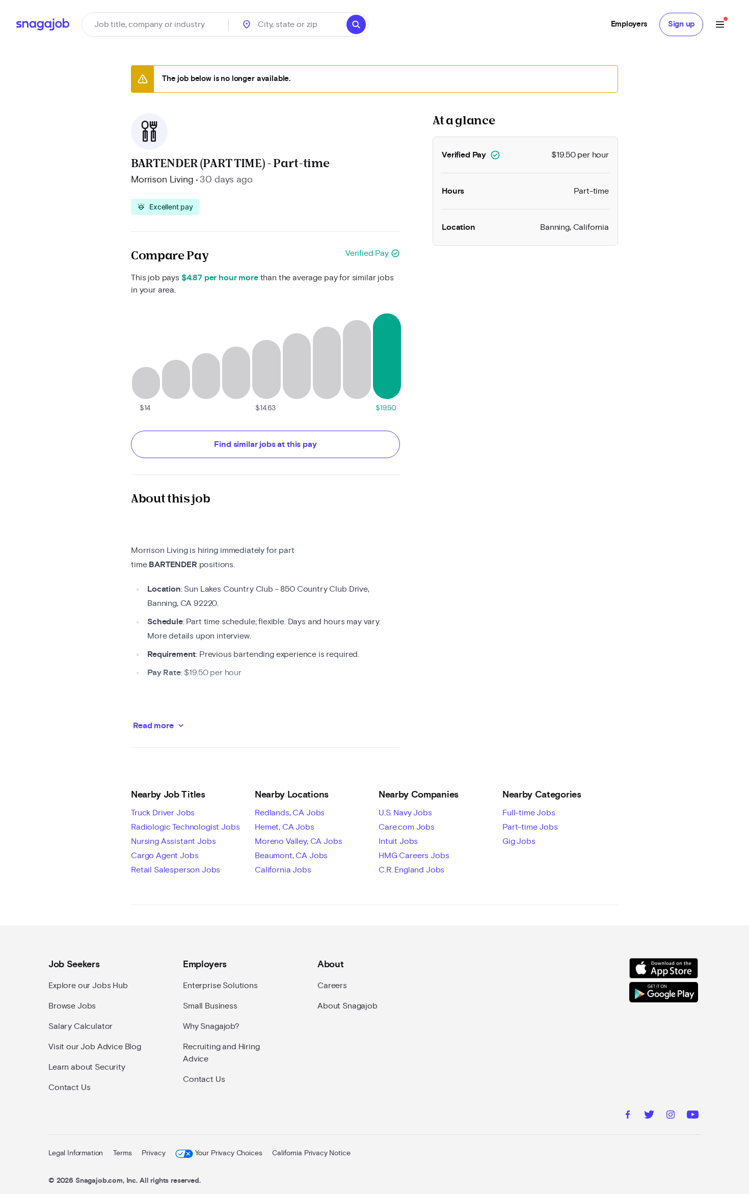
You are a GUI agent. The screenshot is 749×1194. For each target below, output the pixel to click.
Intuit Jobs (398, 841)
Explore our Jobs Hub (88, 985)
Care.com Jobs (407, 827)
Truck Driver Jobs (163, 813)
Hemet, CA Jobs (284, 827)
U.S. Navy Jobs (405, 813)
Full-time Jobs (528, 813)
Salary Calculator (80, 1026)
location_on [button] (247, 24)
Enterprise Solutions (220, 985)
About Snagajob (347, 1006)
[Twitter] (649, 1116)
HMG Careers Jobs (414, 856)
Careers (332, 985)
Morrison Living (162, 179)
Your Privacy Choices (228, 1153)
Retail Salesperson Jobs (175, 870)
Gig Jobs (519, 841)
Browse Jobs (72, 1006)
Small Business (210, 1006)
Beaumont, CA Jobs (291, 856)
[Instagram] (670, 1116)
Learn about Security (86, 1067)
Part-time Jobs (530, 827)
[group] (165, 207)
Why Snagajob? (211, 1026)
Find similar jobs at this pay (265, 444)
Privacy (153, 1153)
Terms (122, 1153)
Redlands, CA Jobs (290, 813)
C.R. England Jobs (411, 870)
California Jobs (283, 870)
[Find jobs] (356, 24)
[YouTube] (693, 1116)
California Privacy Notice (311, 1153)
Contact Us (69, 1087)
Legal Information (75, 1153)
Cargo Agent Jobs (164, 856)
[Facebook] (628, 1116)
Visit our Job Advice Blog (94, 1047)
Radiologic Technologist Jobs (185, 827)
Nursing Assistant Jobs (173, 841)
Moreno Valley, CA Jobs (298, 841)
